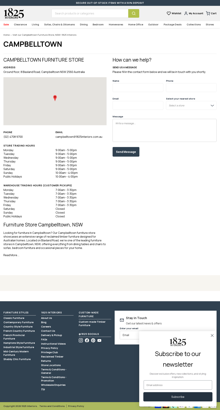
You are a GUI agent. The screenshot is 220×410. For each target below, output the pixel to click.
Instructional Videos (53, 343)
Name (116, 80)
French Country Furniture (19, 330)
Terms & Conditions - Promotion (53, 379)
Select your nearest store (180, 98)
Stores (210, 24)
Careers (46, 326)
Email (116, 98)
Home (6, 34)
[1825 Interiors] (13, 13)
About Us (46, 318)
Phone (169, 80)
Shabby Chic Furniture (17, 359)
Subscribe (177, 397)
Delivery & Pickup (51, 335)
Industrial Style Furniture (18, 347)
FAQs (44, 339)
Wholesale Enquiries (53, 384)
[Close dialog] (212, 335)
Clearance (20, 24)
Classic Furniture (13, 318)
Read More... (11, 255)
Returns (46, 360)
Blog (43, 322)
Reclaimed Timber (52, 356)
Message (118, 116)
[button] (55, 98)
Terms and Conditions (52, 406)
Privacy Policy (49, 348)
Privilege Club (49, 352)
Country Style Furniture (17, 326)
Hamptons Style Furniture (19, 342)
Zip (43, 389)
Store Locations (51, 365)
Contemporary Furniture (18, 322)
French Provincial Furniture (14, 336)
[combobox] (90, 13)
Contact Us (48, 330)
